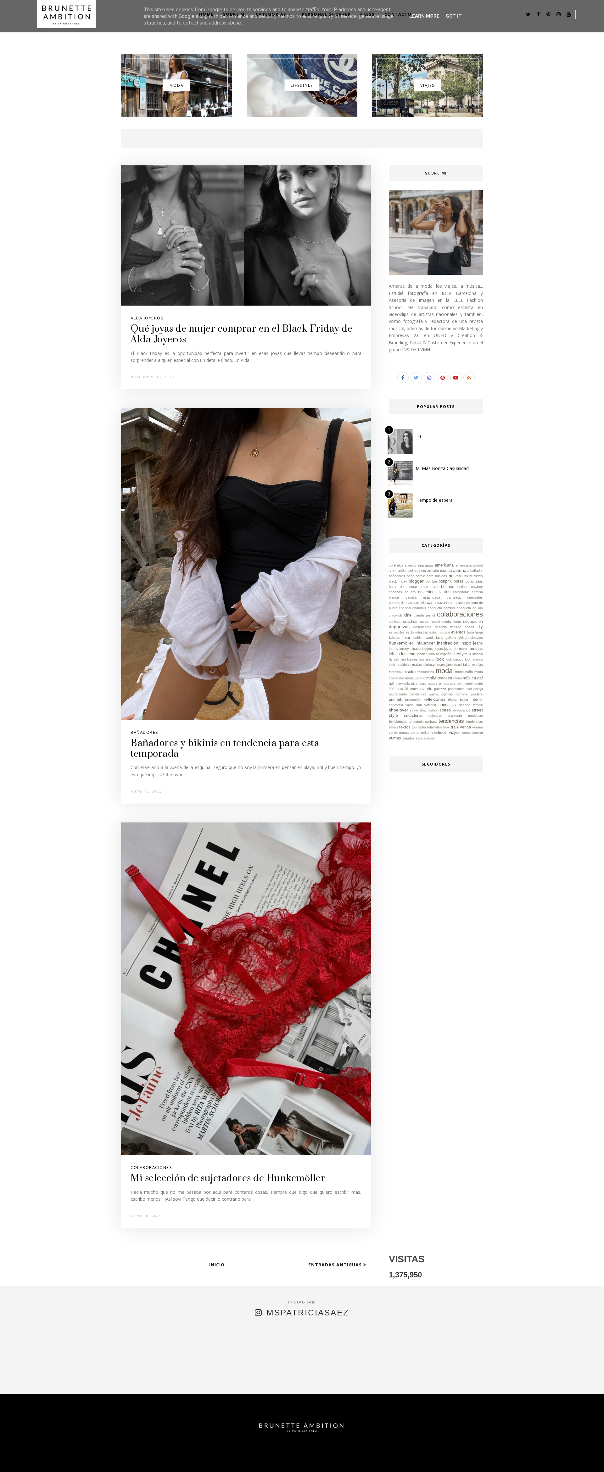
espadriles (397, 632)
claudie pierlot (424, 615)
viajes (454, 732)
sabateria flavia (401, 705)
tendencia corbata (423, 721)
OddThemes (265, 1458)
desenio (441, 627)
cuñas (424, 621)
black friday (398, 581)
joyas (439, 648)
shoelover (398, 709)
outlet (414, 689)
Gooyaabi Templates (363, 1458)
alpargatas (425, 565)
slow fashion (429, 710)
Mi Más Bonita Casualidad (442, 468)
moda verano (415, 678)
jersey (393, 648)
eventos (458, 632)
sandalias (447, 705)
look (440, 658)
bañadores (145, 732)
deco (457, 621)
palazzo (440, 689)
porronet (462, 694)
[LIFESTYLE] (302, 115)
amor (393, 571)
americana (444, 565)
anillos (402, 571)
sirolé (414, 710)
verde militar (420, 732)
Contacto (398, 14)
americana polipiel (469, 565)
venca (465, 727)
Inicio (217, 1265)
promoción (413, 699)
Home (206, 14)
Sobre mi (234, 14)
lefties (394, 654)
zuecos (429, 738)
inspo (466, 642)
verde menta (399, 732)
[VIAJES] (427, 115)
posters (477, 694)
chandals (419, 608)
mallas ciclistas (424, 665)
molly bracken (439, 678)
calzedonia (461, 592)
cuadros (410, 621)
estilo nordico (439, 632)
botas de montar (403, 587)
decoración (473, 621)
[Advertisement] (436, 939)
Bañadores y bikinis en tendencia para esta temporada (225, 748)
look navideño (400, 665)
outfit (403, 688)
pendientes (418, 694)
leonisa (422, 654)
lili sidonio (476, 654)
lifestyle (459, 653)
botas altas (474, 581)
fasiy (439, 637)
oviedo (426, 689)
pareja (478, 689)
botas (459, 581)
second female (471, 705)
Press (367, 14)
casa (431, 602)
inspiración (447, 642)
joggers (427, 648)
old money (465, 683)
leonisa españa (439, 654)
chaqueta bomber (441, 608)
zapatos (408, 738)
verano (477, 727)
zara (419, 738)
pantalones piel (460, 689)
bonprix (445, 581)
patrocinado (398, 694)
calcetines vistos (434, 592)
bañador (476, 571)
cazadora (444, 603)
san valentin (426, 705)
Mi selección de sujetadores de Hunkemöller (228, 1178)
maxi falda (462, 665)
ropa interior (471, 699)
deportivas (399, 626)
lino (403, 659)
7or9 (392, 565)
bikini (468, 576)
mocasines (425, 672)
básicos (441, 576)
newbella (403, 683)
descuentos (422, 627)
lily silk (394, 659)
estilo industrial (417, 632)
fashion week (423, 637)
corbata (394, 621)
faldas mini (399, 637)
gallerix (450, 637)
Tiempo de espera (434, 500)
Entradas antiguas (335, 1265)
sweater (455, 715)
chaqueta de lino (470, 608)
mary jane (445, 665)
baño (410, 576)
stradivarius (461, 710)
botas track (429, 587)
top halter (419, 727)
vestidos (439, 732)
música (469, 678)
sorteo (445, 710)
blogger (416, 581)
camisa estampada (422, 597)
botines (447, 586)
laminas (476, 648)
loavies (412, 659)
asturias (461, 570)
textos (405, 727)
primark (395, 699)
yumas (395, 738)
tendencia (397, 721)
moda (444, 671)
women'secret (472, 732)
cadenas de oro (402, 592)
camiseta (454, 597)
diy (480, 627)
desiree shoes (462, 627)
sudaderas (413, 715)
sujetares (435, 715)
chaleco (459, 603)
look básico (455, 659)
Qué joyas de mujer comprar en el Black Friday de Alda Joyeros (241, 334)
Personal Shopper (326, 14)
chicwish (395, 615)
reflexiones (434, 699)
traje (455, 727)
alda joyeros (147, 318)
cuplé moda (441, 621)
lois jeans (426, 659)
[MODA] (176, 115)
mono (457, 678)
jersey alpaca (410, 648)
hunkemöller (401, 642)
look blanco (474, 659)
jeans (478, 643)
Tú (418, 436)
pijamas (447, 694)
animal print (417, 571)
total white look (438, 727)
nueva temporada (441, 683)
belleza (456, 575)
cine (407, 615)
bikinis (478, 576)
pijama (434, 694)
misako (409, 672)
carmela (419, 603)
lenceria (408, 654)
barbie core (424, 576)
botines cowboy (470, 587)
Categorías (271, 14)
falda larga (475, 632)
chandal (405, 608)
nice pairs (419, 683)
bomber (431, 581)
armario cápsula (439, 571)
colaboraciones (151, 1167)
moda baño (464, 672)
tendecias (475, 715)
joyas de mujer (455, 648)
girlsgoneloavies (470, 637)
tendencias (451, 721)
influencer (425, 642)
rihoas (452, 699)
